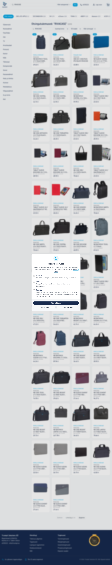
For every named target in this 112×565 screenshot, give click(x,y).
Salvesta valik (44, 307)
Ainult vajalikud (68, 307)
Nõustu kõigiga (56, 303)
